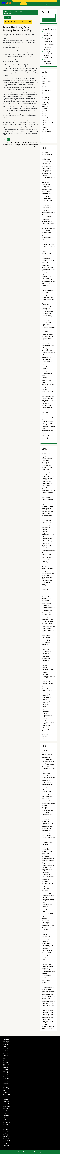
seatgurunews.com (47, 237)
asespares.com (46, 292)
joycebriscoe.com (46, 173)
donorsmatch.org (46, 697)
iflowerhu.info (45, 729)
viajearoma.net (46, 262)
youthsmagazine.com (47, 848)
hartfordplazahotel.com (48, 722)
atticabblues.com (46, 296)
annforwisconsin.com (47, 179)
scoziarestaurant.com (48, 402)
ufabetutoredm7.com (47, 1019)
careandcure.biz (46, 947)
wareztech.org (46, 800)
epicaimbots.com (46, 313)
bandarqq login (46, 103)
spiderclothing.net (46, 232)
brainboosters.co (46, 170)
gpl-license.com (46, 331)
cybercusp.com (46, 432)
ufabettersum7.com (47, 1007)
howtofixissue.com (47, 478)
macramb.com (45, 602)
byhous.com (45, 720)
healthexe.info (45, 655)
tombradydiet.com (47, 218)
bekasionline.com (46, 465)
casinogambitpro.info (47, 763)
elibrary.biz (45, 250)
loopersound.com (46, 198)
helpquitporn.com (46, 338)
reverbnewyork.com (47, 189)
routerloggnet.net (46, 508)
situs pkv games (46, 117)
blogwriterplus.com (47, 759)
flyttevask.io (45, 718)
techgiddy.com (46, 780)
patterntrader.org (46, 917)
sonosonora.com (46, 226)
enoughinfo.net (46, 708)
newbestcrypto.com (47, 823)
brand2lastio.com (46, 572)
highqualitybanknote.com (48, 340)
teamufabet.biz (46, 480)
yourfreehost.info (46, 211)
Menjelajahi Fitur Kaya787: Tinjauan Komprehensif (49, 39)
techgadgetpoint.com (47, 883)
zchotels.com (45, 375)
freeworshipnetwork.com (48, 281)
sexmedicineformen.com (48, 978)
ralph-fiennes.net (46, 586)
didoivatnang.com (46, 306)
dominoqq (44, 126)
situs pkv (44, 87)
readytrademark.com (47, 398)
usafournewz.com (46, 161)
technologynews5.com (48, 379)
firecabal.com (45, 324)
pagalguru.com (46, 368)
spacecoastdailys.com (48, 396)
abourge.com (45, 285)
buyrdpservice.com (47, 814)
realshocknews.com (47, 909)
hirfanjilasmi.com (46, 952)
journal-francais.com (47, 633)
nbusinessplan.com (47, 467)
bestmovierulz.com (47, 195)
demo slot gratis (46, 96)
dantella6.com (45, 510)
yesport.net (45, 816)
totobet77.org (46, 1000)
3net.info (44, 239)
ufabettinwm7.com (47, 1009)
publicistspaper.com (47, 409)
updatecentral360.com (48, 925)
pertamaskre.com (46, 775)
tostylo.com (45, 817)
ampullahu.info (46, 665)
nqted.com (45, 364)
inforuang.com (45, 596)
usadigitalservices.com (48, 573)
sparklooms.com (46, 989)
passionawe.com (46, 964)
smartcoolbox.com (47, 984)
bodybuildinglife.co (47, 904)
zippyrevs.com (46, 497)
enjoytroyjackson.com (47, 311)
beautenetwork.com (47, 421)
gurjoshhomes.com (47, 216)
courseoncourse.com (47, 766)
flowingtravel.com (46, 522)
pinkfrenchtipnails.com (48, 865)
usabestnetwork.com (47, 802)
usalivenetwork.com (47, 782)
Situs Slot (7, 17)
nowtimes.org (45, 699)
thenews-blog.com (47, 382)
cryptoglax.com (46, 204)
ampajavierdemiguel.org (48, 168)
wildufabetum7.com (47, 1028)
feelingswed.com (46, 322)
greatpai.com (45, 278)
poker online (45, 129)
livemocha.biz (45, 702)
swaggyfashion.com (47, 621)
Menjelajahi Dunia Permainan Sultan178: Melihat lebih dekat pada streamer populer (30, 144)
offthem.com (45, 460)
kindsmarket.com (46, 598)
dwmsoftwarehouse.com (48, 310)
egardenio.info (46, 934)
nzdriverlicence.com (47, 366)
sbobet (5, 1136)
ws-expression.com (47, 373)
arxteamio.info (46, 936)
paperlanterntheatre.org (48, 280)
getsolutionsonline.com (48, 538)
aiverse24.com (46, 414)
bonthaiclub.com (46, 219)
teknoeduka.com (46, 380)
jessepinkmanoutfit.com (48, 803)
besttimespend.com (47, 945)
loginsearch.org (46, 694)
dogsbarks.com (46, 308)
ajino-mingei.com (46, 209)
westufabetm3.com (47, 1024)
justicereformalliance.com (48, 202)
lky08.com (44, 584)
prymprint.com (46, 941)
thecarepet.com (46, 757)
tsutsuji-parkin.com (47, 264)
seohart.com (45, 403)
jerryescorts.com (46, 878)
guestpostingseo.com (48, 761)
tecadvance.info (46, 658)
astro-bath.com (46, 255)
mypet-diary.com (46, 603)
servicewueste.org (47, 496)
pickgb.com (45, 911)
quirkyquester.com (47, 977)
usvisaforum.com (46, 193)
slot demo (44, 94)
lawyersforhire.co (46, 841)
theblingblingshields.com (48, 863)
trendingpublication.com (48, 1001)
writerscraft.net (46, 563)
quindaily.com (45, 410)
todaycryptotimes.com (48, 384)
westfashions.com (47, 610)
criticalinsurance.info (47, 541)
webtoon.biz (45, 853)
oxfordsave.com (46, 825)
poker (43, 85)
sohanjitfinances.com (47, 986)
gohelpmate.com (46, 557)
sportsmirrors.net (46, 871)
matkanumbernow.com (48, 499)
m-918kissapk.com (47, 724)
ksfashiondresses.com (48, 915)
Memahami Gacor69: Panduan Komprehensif (49, 33)
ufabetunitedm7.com (47, 1014)
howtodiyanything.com (48, 345)
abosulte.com (45, 412)
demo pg (44, 110)
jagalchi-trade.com (47, 196)
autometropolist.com (47, 297)
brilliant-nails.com (46, 628)
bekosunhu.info (46, 674)
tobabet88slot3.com (47, 994)
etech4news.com (46, 315)
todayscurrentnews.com (48, 996)
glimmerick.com (46, 184)
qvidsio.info (45, 685)
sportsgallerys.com (47, 869)
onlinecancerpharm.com (48, 895)
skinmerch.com (46, 191)
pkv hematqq (6, 1105)
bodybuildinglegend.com (48, 626)
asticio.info (45, 932)
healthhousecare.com (47, 334)
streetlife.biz (45, 704)
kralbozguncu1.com (47, 350)
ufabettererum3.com (47, 1003)
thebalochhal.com (46, 163)
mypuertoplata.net (47, 474)
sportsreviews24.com (48, 887)
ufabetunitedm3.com (47, 1012)
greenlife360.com (46, 469)
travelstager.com (46, 614)
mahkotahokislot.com (47, 894)
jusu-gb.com (45, 756)
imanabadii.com (46, 734)
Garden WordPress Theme (24, 1152)
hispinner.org (45, 540)
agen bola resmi (46, 81)
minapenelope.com (47, 200)
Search (46, 12)
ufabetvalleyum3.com (47, 1021)
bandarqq (44, 78)
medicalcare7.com (47, 527)
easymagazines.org (47, 950)
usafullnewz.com (46, 152)
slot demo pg (45, 97)
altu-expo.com (46, 258)
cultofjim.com (45, 182)
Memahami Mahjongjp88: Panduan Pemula (49, 61)
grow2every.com (46, 333)
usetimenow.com (46, 554)
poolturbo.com (46, 648)
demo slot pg (45, 99)
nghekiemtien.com (47, 642)
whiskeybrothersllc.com (48, 1026)
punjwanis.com (46, 750)
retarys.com (45, 807)
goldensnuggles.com (47, 810)
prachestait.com (46, 649)
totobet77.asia (46, 998)
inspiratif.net (45, 457)
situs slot (5, 1053)
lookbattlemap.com (47, 812)
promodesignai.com (47, 407)
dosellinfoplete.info (47, 679)
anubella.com (45, 416)
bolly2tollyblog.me (47, 715)
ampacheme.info (46, 663)
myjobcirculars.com (47, 501)
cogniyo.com (45, 948)
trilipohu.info (45, 736)
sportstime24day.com (48, 860)
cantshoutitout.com (47, 471)
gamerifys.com (46, 455)
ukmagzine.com (46, 798)
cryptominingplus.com (47, 833)
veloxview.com (46, 1023)
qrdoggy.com (45, 906)
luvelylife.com (45, 600)
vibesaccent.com (46, 166)
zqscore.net (45, 929)
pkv (43, 124)
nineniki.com (45, 524)
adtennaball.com (46, 529)
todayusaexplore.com (48, 158)
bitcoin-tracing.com (47, 423)
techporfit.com (46, 464)
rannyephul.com (46, 618)
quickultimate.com (46, 975)
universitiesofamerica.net (48, 490)
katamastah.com (46, 927)
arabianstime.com (46, 294)
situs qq (44, 76)
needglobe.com (46, 961)
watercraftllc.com (46, 283)
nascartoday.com (46, 363)
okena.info (44, 242)
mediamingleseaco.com (48, 639)
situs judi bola (6, 1060)
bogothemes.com (46, 207)
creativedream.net (47, 577)
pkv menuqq (6, 1101)
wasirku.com (45, 644)
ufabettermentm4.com (48, 1005)
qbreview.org (45, 494)
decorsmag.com (46, 485)
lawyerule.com (46, 637)
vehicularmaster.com (47, 165)
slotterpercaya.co (46, 982)
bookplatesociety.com (48, 223)
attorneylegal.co (46, 879)
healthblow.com (46, 556)
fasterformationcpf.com (48, 809)
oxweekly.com (45, 605)
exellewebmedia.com (47, 793)
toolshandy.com (46, 612)
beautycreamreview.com (48, 299)
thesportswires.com (47, 855)
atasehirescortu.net (47, 874)
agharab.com (45, 265)
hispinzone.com (46, 513)
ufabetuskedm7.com (47, 1016)
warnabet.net (45, 711)
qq (42, 111)
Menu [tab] (23, 4)
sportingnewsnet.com (48, 858)
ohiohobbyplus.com (47, 205)
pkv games (45, 134)
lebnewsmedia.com (47, 225)
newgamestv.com (46, 867)
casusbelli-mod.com (47, 221)
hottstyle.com (45, 343)
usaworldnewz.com (47, 156)
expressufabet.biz (47, 472)
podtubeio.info (46, 681)
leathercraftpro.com (47, 955)
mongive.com (45, 533)
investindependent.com (48, 349)
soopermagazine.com (48, 395)
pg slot (8, 1066)
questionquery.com (47, 625)
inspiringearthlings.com (48, 347)
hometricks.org (46, 954)
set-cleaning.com (46, 405)
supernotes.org (46, 922)
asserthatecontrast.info (48, 669)
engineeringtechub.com (48, 876)
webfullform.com (46, 481)
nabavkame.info (46, 725)
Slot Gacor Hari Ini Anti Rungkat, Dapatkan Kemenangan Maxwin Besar (19, 12)
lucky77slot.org (46, 890)
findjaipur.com (45, 181)
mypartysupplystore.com (48, 177)
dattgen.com (45, 304)
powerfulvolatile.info (47, 683)
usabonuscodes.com (47, 386)
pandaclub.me (45, 717)
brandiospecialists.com (48, 526)
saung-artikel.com (46, 828)
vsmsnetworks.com (47, 458)
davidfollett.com (46, 186)
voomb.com (45, 881)
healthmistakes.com (47, 913)
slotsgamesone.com (47, 511)
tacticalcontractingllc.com (48, 991)
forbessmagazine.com (48, 326)
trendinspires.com (46, 616)
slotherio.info (45, 688)
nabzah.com (45, 531)
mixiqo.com (45, 959)
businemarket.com (47, 842)
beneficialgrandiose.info (48, 676)
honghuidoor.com (46, 520)
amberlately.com (46, 172)
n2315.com (45, 579)
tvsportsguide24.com (47, 885)
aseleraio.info (45, 931)
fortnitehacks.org (46, 692)
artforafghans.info (46, 651)
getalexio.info (45, 938)
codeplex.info (45, 241)
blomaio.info (45, 678)
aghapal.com (45, 257)
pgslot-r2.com (45, 372)
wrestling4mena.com (47, 568)
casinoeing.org (46, 701)
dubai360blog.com (47, 888)
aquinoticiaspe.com (47, 835)
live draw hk (45, 106)
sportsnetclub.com (47, 821)
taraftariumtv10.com (47, 623)
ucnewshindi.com (46, 786)
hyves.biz (44, 706)
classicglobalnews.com (48, 430)
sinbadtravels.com (47, 796)
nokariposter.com (46, 543)
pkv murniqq (6, 1103)
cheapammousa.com (47, 267)
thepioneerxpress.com (48, 476)
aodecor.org (45, 695)
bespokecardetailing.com (48, 246)
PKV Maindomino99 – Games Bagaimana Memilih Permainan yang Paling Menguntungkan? (11, 144)
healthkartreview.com (47, 336)
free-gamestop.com (47, 795)
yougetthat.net (46, 819)
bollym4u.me (45, 713)
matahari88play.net (47, 844)
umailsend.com (46, 805)
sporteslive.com (46, 862)
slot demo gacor (46, 90)
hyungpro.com (45, 856)
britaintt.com (45, 433)
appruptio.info (45, 738)
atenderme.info (46, 671)
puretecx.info (45, 656)
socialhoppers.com (47, 575)
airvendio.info (45, 653)
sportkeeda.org (46, 943)
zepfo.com (45, 377)
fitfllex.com (45, 591)
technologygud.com (47, 908)
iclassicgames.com (47, 826)
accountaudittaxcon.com (48, 940)
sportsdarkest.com (47, 851)
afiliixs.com (45, 287)
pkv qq (43, 118)
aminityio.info (45, 660)
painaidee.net (45, 849)
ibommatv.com (46, 462)
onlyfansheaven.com (47, 582)
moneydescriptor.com (48, 846)
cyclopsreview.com (47, 303)
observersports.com (47, 832)
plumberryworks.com (47, 970)
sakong (44, 83)
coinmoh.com (45, 301)
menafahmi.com (46, 359)
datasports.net (46, 872)
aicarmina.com (46, 175)
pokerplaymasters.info (48, 764)
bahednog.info (46, 772)
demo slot (44, 80)
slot (8, 139)
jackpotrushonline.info (47, 784)
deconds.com (45, 435)
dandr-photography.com (48, 630)
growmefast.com (46, 892)
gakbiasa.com (45, 727)
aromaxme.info (46, 667)
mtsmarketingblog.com (48, 641)
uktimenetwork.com (47, 154)
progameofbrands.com (48, 492)
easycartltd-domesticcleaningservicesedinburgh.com (48, 439)
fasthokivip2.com (46, 830)
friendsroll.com (46, 230)
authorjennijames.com (48, 260)
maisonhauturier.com (47, 356)
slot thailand (6, 1059)
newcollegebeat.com (47, 188)
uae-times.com (46, 453)
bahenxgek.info (46, 773)
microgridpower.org (47, 957)
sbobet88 (44, 104)
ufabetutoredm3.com (47, 1017)
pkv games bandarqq (47, 122)
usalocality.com (46, 159)
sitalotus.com (45, 920)
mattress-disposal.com (48, 899)
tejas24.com (45, 646)
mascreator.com (46, 357)
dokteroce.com (46, 632)
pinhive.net (45, 709)
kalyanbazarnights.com (48, 515)
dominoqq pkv (45, 120)
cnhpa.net (44, 918)
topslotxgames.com (47, 506)
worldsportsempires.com (48, 924)
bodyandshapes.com (47, 425)
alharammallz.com (47, 288)
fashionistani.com (46, 320)
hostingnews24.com (47, 342)
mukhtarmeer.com (47, 361)
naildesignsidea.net (47, 276)
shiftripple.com (46, 980)
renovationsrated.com (48, 400)
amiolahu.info (45, 662)
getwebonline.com (47, 580)
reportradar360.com (47, 619)
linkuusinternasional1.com (48, 228)
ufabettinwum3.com (47, 1010)
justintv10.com (46, 635)
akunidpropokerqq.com (48, 244)
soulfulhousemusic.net (48, 987)
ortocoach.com (46, 963)
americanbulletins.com (48, 290)
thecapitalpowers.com (48, 993)
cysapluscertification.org (48, 690)
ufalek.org (44, 897)
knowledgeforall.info (47, 570)
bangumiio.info (46, 672)
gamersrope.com (46, 791)
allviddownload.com (47, 483)
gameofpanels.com (47, 549)
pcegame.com (45, 370)
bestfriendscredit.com (48, 248)
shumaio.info (45, 687)
